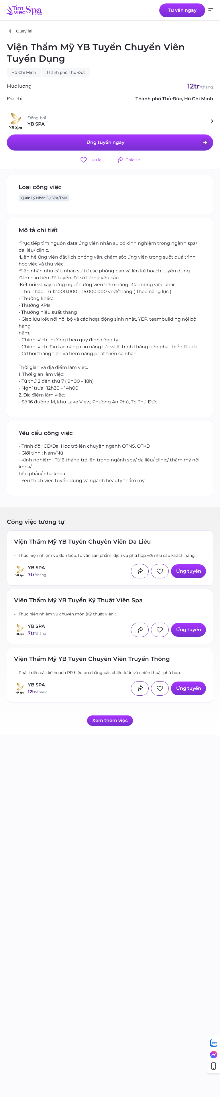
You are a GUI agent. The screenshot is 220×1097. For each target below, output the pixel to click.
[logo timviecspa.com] (24, 10)
